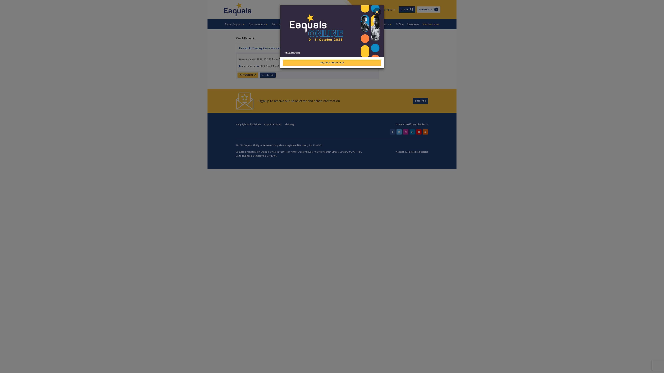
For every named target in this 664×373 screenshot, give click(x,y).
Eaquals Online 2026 (332, 62)
